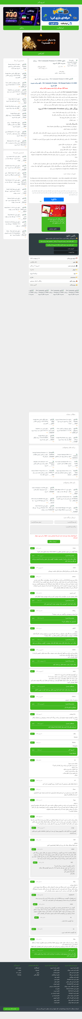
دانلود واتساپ (56, 980)
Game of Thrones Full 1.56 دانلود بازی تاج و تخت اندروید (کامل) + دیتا (64, 506)
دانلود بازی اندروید (74, 975)
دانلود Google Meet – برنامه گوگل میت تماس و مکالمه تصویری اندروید (13, 128)
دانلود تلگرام (57, 978)
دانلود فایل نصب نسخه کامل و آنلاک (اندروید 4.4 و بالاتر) (60, 250)
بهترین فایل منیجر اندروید (56, 195)
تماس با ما (18, 980)
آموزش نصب (71, 254)
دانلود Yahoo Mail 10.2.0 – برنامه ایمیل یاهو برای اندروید (13, 102)
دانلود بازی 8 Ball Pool (73, 998)
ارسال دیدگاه (52, 549)
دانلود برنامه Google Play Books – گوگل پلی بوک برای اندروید (13, 110)
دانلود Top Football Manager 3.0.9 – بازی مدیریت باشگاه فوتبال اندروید (64, 515)
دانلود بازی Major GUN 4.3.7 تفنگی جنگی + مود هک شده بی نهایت (63, 497)
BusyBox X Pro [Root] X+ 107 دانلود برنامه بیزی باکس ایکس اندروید (40, 471)
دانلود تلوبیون (56, 1005)
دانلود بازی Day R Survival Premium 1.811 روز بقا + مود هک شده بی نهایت (39, 515)
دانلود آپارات (57, 1010)
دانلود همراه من (56, 1003)
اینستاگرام (36, 975)
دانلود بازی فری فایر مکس (73, 989)
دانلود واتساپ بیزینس (54, 994)
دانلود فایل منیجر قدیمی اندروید (67, 197)
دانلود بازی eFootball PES (72, 991)
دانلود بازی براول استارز (73, 1003)
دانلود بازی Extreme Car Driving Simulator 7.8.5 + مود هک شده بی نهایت (12, 236)
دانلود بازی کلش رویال (73, 1007)
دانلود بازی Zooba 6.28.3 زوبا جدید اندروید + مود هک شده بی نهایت (12, 162)
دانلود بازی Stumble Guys (72, 987)
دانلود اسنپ (57, 987)
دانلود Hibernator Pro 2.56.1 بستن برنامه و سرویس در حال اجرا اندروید (13, 147)
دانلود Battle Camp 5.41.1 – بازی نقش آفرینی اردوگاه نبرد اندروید (13, 181)
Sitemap (19, 982)
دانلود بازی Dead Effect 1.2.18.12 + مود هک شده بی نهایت (13, 217)
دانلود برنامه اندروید (55, 975)
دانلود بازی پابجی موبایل (73, 978)
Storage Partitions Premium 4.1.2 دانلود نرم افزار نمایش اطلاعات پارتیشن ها (40, 462)
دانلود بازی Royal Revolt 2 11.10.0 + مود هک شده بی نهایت (13, 226)
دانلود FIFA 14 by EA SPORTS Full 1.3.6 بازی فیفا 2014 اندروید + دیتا (39, 506)
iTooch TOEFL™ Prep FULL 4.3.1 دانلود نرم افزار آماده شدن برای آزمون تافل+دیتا (40, 480)
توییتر (37, 980)
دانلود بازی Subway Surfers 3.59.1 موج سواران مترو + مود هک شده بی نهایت (13, 208)
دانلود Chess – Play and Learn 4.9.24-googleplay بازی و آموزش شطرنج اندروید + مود (12, 245)
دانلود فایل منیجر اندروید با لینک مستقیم (45, 195)
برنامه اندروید (62, 73)
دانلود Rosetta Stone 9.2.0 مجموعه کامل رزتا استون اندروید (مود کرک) (63, 427)
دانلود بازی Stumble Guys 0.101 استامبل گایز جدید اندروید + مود (12, 172)
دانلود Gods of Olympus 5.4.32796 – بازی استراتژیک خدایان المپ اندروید (41, 497)
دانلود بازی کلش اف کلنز (73, 1005)
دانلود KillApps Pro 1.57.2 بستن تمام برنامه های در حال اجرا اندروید (13, 138)
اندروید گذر (41, 2)
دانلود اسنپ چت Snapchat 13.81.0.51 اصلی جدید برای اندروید (41, 436)
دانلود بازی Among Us (73, 1001)
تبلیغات (19, 978)
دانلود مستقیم (52, 234)
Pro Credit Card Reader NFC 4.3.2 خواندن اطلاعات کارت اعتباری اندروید (63, 471)
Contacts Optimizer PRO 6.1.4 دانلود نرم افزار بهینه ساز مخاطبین (63, 463)
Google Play (71, 257)
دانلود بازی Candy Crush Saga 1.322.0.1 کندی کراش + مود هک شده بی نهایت (12, 199)
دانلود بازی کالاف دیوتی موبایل (72, 994)
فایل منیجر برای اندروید (37, 197)
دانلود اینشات (56, 991)
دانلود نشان (57, 989)
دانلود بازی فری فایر (74, 980)
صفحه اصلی (18, 975)
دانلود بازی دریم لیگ (74, 982)
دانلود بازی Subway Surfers (72, 996)
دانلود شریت (57, 998)
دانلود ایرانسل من (55, 1001)
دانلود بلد (57, 996)
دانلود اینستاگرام (56, 982)
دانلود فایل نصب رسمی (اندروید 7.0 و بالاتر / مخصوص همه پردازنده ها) (57, 246)
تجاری (56, 73)
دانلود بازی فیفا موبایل (73, 1010)
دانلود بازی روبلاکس (74, 984)
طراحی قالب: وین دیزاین (10, 1016)
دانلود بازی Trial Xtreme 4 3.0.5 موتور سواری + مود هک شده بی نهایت (13, 190)
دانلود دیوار (57, 984)
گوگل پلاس (36, 982)
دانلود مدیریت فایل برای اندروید (47, 197)
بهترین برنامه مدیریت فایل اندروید (66, 195)
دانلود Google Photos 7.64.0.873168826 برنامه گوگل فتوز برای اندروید (40, 445)
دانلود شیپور (57, 1007)
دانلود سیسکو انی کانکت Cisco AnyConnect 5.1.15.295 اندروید (63, 437)
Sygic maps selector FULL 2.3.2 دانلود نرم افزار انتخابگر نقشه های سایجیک (63, 480)
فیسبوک (37, 978)
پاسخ (32, 555)
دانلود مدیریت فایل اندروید (57, 197)
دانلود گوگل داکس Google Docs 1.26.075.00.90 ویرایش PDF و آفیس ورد (40, 427)
